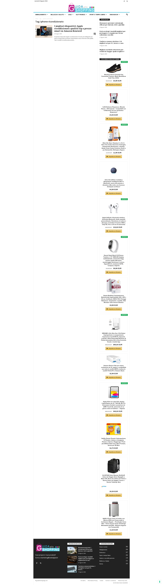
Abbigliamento (40, 14)
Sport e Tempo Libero (97, 14)
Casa (70, 14)
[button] (127, 15)
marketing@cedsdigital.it (49, 558)
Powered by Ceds (122, 580)
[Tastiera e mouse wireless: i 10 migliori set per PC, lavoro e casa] (72, 568)
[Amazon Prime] (113, 486)
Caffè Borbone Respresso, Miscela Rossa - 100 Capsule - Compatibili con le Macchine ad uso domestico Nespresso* (113, 109)
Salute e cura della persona (106, 558)
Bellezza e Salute (57, 14)
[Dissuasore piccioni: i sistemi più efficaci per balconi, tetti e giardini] (72, 550)
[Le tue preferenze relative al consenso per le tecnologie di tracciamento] (159, 581)
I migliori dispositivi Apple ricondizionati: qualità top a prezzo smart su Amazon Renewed (72, 28)
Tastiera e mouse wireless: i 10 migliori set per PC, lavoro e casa (111, 42)
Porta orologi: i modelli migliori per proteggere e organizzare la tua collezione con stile (113, 33)
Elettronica (80, 14)
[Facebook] (124, 1)
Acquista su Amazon (115, 84)
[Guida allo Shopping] (81, 7)
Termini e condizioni (110, 580)
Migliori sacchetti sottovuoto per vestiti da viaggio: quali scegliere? (112, 50)
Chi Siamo (83, 580)
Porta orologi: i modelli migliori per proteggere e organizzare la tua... (86, 558)
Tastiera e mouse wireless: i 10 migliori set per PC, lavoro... (86, 568)
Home (36, 18)
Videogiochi (114, 14)
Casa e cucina (103, 547)
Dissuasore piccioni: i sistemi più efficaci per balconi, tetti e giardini (112, 24)
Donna (101, 564)
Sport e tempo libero (104, 555)
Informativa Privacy (93, 580)
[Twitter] (127, 1)
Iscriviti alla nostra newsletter (120, 582)
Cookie (101, 580)
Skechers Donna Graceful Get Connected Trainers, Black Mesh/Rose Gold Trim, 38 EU (113, 76)
